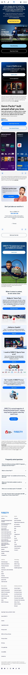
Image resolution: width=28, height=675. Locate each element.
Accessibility (3, 651)
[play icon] (2, 173)
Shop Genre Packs (14, 51)
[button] (4, 2)
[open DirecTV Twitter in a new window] (7, 668)
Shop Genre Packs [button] (14, 308)
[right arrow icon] (25, 173)
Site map (3, 643)
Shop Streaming (14, 46)
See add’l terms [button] (4, 444)
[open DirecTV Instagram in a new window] (10, 668)
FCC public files (4, 647)
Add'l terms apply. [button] (16, 17)
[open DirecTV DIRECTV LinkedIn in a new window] (1, 668)
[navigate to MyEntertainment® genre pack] (13, 168)
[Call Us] (8, 2)
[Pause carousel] (2, 229)
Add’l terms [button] (16, 101)
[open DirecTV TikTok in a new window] (16, 668)
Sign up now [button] (14, 387)
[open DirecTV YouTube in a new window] (13, 668)
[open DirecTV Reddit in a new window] (19, 668)
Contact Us (3, 656)
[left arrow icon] (22, 173)
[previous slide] (22, 229)
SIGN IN (25, 2)
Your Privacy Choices (7, 634)
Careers (2, 620)
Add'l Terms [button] (16, 180)
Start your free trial (14, 235)
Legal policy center (4, 625)
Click (17, 449)
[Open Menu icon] (2, 2)
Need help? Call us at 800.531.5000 (8, 612)
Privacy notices (4, 638)
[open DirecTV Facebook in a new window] (4, 668)
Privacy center (4, 629)
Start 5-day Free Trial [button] (14, 21)
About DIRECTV (4, 616)
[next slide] (25, 229)
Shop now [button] (14, 333)
